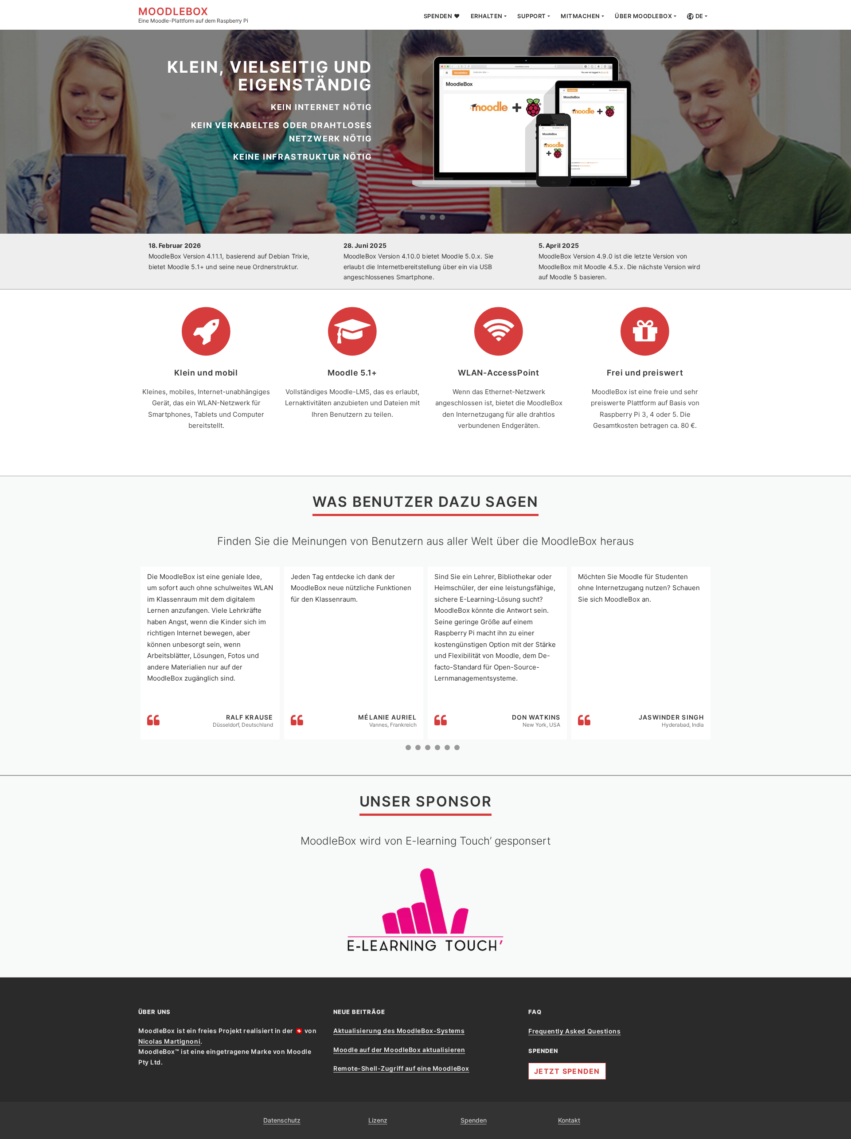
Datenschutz (282, 1120)
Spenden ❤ (442, 16)
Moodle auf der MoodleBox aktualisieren (399, 1049)
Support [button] (531, 16)
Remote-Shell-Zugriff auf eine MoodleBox (401, 1068)
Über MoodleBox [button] (643, 16)
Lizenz (377, 1120)
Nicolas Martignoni (169, 1041)
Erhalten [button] (487, 16)
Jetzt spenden (567, 1071)
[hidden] (423, 217)
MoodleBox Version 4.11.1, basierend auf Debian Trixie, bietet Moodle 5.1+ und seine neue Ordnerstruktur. (229, 256)
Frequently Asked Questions (574, 1031)
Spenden (474, 1120)
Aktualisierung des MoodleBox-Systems (399, 1030)
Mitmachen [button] (580, 16)
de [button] (698, 16)
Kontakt (569, 1120)
